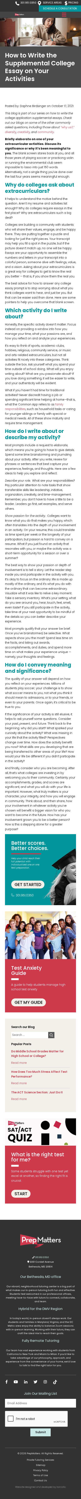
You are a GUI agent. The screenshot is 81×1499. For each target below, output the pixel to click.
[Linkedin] (25, 1382)
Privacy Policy (40, 1470)
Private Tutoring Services (40, 1460)
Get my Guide (29, 1002)
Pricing (73, 2)
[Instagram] (45, 1382)
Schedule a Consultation (60, 8)
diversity (10, 132)
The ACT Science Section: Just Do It (37, 1092)
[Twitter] (35, 1382)
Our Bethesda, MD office (40, 1276)
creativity (23, 132)
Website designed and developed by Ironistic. (40, 1487)
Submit (40, 1432)
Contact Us (40, 1480)
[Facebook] (6, 1382)
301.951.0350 (28, 2)
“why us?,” (67, 127)
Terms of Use (40, 1475)
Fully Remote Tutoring (40, 1340)
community (46, 132)
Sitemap (40, 1465)
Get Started (28, 884)
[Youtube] (15, 1382)
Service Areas (52, 2)
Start (21, 1194)
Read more (19, 1063)
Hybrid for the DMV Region (40, 1308)
